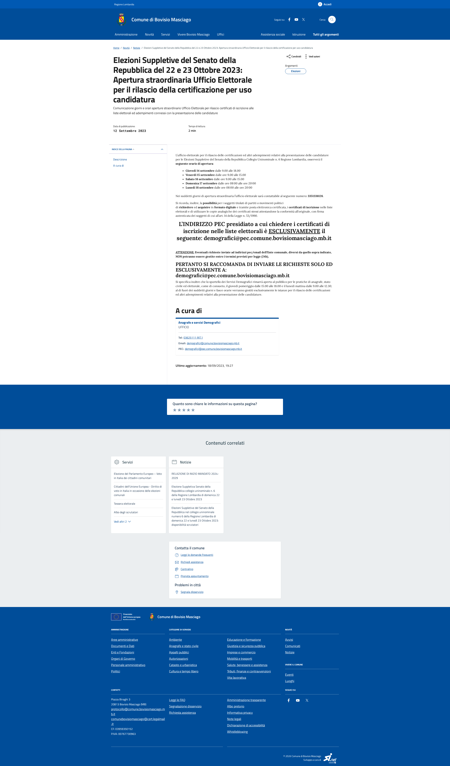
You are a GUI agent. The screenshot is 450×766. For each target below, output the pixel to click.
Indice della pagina (122, 149)
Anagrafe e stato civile (183, 646)
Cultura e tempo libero (183, 671)
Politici (115, 671)
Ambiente (175, 639)
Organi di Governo (123, 658)
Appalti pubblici (179, 652)
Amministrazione (126, 34)
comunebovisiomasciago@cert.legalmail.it (138, 721)
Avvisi (289, 639)
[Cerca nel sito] (332, 19)
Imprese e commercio (241, 652)
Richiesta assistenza (182, 712)
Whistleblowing (237, 731)
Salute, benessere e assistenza (247, 665)
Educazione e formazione (244, 639)
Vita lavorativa (236, 677)
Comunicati (292, 646)
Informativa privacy (240, 712)
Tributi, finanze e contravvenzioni (249, 671)
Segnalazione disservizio (185, 706)
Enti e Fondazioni (122, 652)
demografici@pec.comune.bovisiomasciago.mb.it (213, 349)
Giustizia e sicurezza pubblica (246, 646)
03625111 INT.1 (193, 337)
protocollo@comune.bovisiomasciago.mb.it (138, 711)
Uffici (220, 34)
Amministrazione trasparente (246, 700)
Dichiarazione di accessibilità (246, 725)
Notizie (289, 652)
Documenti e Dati (122, 646)
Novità (149, 34)
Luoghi (289, 681)
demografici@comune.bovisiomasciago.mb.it (213, 343)
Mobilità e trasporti (239, 658)
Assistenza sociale (273, 34)
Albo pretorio (235, 706)
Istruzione (299, 34)
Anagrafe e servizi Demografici (199, 322)
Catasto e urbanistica (183, 665)
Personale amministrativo (128, 665)
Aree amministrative (124, 639)
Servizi (165, 34)
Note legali (234, 719)
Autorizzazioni (178, 658)
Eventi (289, 674)
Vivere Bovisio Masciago (194, 34)
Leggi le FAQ (177, 700)
